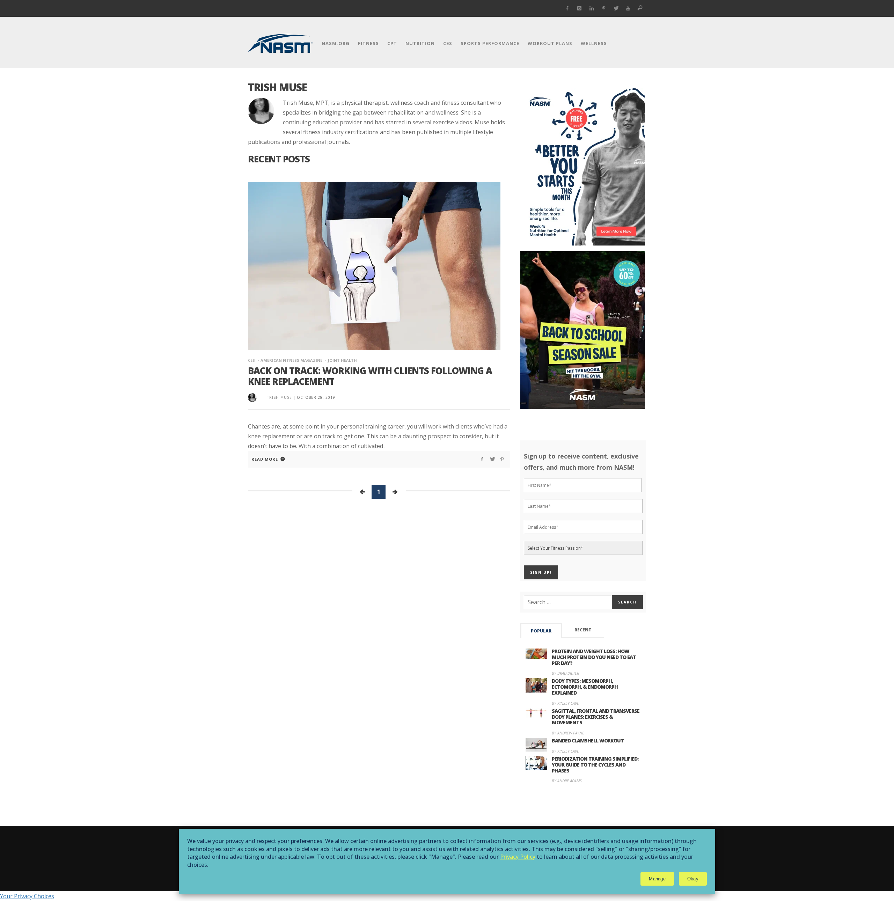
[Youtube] (628, 8)
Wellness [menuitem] (594, 43)
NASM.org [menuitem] (336, 43)
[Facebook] (567, 8)
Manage (657, 878)
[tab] (541, 630)
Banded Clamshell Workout (588, 740)
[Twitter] (616, 8)
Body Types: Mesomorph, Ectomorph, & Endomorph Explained (585, 686)
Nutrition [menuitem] (420, 43)
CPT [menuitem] (392, 43)
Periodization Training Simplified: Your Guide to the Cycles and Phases (595, 764)
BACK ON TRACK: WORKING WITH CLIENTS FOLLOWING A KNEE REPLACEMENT (370, 376)
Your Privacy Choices (27, 896)
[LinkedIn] (592, 8)
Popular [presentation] (541, 631)
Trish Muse (279, 397)
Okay (692, 878)
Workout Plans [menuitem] (550, 43)
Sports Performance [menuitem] (490, 43)
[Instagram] (579, 8)
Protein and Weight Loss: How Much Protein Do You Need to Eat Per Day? (594, 657)
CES (251, 360)
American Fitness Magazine (291, 360)
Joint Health (342, 360)
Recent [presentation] (583, 630)
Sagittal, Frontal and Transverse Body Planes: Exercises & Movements (595, 717)
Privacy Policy (517, 856)
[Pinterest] (604, 8)
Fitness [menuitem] (368, 43)
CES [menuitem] (447, 43)
